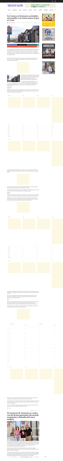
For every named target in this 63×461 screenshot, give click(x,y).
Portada (31, 22)
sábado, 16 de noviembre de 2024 (21, 22)
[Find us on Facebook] (52, 1)
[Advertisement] (23, 67)
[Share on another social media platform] (38, 46)
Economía (10, 13)
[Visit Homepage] (15, 5)
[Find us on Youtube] (55, 1)
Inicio (7, 13)
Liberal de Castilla (12, 22)
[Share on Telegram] (38, 45)
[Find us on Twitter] (53, 1)
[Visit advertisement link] (40, 6)
